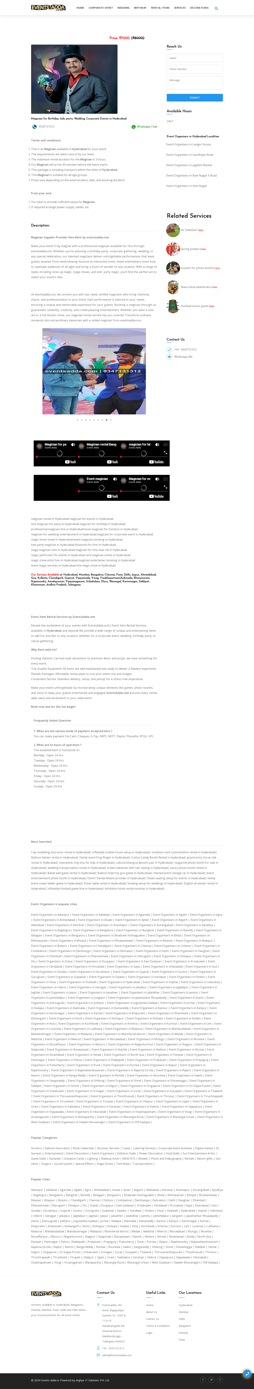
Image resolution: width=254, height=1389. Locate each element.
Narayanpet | (123, 1236)
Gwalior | (123, 1211)
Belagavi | (100, 1195)
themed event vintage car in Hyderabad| (179, 873)
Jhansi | (36, 1221)
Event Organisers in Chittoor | (174, 946)
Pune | (142, 1242)
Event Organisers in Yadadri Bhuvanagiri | (80, 1122)
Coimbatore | (125, 1200)
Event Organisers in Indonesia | (201, 982)
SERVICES (180, 7)
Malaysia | (97, 1231)
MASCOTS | (130, 1158)
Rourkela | (115, 1247)
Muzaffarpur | (41, 1236)
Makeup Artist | (111, 1158)
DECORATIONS (199, 7)
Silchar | (213, 1247)
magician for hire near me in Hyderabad (101, 550)
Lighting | (94, 1158)
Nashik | (139, 1236)
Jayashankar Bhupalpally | (203, 1216)
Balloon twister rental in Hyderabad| (55, 857)
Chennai (183, 1332)
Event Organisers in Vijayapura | (183, 1106)
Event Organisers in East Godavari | (141, 961)
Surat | (120, 1252)
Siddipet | (201, 1247)
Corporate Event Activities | (177, 1148)
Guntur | (79, 1211)
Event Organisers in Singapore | (141, 1086)
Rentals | (191, 1158)
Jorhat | (105, 1221)
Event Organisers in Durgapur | (97, 961)
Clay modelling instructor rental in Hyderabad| (61, 852)
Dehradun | (160, 1200)
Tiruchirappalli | (42, 1257)
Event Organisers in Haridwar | (148, 977)
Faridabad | (162, 1205)
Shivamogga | (185, 1247)
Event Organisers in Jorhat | (179, 1003)
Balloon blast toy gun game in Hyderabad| (125, 873)
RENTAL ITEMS (160, 7)
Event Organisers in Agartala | (132, 915)
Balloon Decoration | (59, 1148)
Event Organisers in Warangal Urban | (172, 1117)
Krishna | (164, 1226)
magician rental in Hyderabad (50, 519)
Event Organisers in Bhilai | (166, 935)
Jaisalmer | (118, 1216)
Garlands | (56, 1158)
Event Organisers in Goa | (202, 966)
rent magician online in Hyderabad (108, 555)
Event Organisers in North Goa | (125, 1055)
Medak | (137, 1231)
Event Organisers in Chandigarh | (92, 946)
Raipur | (165, 1242)
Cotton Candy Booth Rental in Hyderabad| (159, 857)
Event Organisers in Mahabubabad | (169, 1029)
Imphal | (204, 1211)
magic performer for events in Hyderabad (58, 555)
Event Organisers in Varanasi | (103, 1106)
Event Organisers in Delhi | (154, 951)
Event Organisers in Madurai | (125, 1029)
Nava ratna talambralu (195, 287)
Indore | (39, 1216)
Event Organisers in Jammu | (182, 992)
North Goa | (205, 1236)
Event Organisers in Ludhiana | (84, 1029)
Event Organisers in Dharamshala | (87, 956)
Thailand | (147, 1252)
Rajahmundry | (181, 1242)
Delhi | (173, 1200)
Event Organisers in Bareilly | (176, 930)
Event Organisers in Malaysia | (74, 1034)
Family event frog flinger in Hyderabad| (105, 857)
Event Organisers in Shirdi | (125, 1081)
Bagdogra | (41, 1195)
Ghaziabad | (203, 1205)
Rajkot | (59, 1247)
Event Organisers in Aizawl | (96, 920)
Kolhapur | (99, 1226)
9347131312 (46, 126)
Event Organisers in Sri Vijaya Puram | (188, 1086)
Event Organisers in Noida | (85, 1055)
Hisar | (162, 1211)
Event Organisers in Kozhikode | (79, 1023)
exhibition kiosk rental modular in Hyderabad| (135, 888)
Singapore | (51, 1252)
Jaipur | (105, 1216)
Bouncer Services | (110, 1148)
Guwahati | (109, 1211)
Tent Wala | (124, 1164)
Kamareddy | (147, 1221)
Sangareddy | (143, 1247)
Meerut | (163, 1231)
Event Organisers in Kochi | (67, 1018)
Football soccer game (194, 306)
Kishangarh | (73, 1226)
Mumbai (183, 1312)
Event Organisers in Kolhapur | (106, 1018)
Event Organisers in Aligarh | (171, 920)
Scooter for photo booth (196, 268)
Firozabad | (178, 1205)
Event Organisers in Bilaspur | (195, 940)
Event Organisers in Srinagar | (87, 1091)
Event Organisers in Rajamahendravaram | (79, 1070)
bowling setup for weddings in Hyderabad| (156, 883)
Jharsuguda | (51, 1221)
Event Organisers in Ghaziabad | (164, 966)
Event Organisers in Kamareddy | (110, 1008)
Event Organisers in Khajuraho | (126, 1013)
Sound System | (64, 1164)
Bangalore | (57, 1195)
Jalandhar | (133, 1216)
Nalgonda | (106, 1236)
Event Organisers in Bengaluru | (66, 935)
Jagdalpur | (81, 1216)
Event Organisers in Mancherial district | (121, 1034)
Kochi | (87, 1226)
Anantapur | (184, 1190)
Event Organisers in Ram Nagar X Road (191, 175)
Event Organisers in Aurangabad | (153, 925)
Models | (144, 1158)
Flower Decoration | (152, 1153)
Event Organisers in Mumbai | (187, 1039)
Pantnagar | (52, 1242)
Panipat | (37, 1242)
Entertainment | (55, 1153)
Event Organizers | (104, 1153)
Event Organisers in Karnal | (86, 1013)
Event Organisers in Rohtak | (108, 1075)
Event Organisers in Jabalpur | (129, 987)
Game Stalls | (40, 1158)
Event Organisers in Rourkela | (147, 1075)
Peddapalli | (79, 1242)
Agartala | (67, 1190)
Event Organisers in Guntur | (171, 972)
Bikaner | (37, 1200)
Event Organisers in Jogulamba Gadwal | (133, 1003)
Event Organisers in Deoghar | (192, 951)
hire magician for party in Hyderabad (55, 524)
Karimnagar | (191, 1221)
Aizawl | (117, 1190)
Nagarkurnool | (74, 1236)
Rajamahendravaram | (205, 1242)
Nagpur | (91, 1236)
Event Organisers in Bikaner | (156, 940)
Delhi (182, 1319)
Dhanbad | (200, 1200)
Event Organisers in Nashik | (111, 1049)
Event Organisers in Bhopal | (69, 940)
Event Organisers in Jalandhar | (142, 992)
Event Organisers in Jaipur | (61, 992)
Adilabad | (53, 1190)
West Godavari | (162, 1262)
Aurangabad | (202, 1190)
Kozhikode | (149, 1226)
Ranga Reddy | (86, 1247)
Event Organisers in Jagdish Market (189, 165)
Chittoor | (109, 1200)
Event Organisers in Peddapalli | (106, 1060)
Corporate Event (101, 7)
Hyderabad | (189, 1211)
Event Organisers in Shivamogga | (166, 1081)
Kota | (136, 1226)
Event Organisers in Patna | (66, 1060)
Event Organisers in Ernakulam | (186, 961)
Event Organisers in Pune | (85, 1065)
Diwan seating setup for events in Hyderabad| (177, 878)
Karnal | (205, 1221)
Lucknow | (199, 1226)
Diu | (86, 1205)
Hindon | (151, 1211)
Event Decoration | (79, 1153)
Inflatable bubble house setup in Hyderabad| (122, 852)
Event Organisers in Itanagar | (89, 987)
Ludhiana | (213, 1226)
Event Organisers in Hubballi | (79, 982)
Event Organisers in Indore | (50, 987)
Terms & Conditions (158, 1325)
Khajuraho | (39, 1226)
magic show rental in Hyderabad (52, 539)
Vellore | (153, 1257)
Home (80, 7)
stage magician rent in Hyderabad (53, 550)
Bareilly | (87, 1195)
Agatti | (79, 1190)
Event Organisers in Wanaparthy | (74, 1117)
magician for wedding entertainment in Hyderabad (63, 534)
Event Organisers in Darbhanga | (71, 951)
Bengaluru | (115, 1195)
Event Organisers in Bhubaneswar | (112, 940)
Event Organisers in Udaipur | (136, 1101)
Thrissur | (212, 1252)
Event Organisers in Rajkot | (175, 1070)
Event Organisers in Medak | (167, 1034)
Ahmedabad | (103, 1190)
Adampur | (38, 1190)
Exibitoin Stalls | (128, 1153)
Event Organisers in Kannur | (151, 1008)
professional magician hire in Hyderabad (57, 529)
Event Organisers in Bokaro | (50, 946)
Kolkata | (113, 1226)
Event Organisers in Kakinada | (67, 1008)
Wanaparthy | (94, 1262)
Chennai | (95, 1200)
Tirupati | (76, 1257)
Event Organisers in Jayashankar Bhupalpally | (139, 998)
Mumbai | (207, 1231)
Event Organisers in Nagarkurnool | (132, 1044)
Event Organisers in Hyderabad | (121, 982)
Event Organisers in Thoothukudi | (114, 1096)
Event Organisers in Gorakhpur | (91, 972)
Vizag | (59, 1262)
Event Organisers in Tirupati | (96, 1101)
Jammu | (147, 1216)
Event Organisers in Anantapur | (108, 925)
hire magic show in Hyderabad (95, 565)
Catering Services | (146, 1148)
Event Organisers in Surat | (125, 1091)
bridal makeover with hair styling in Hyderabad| (138, 868)
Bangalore (185, 1325)
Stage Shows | (106, 1164)
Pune (182, 1339)
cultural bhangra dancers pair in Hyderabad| (145, 863)
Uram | (112, 1257)
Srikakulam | (92, 1252)
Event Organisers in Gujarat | (132, 972)
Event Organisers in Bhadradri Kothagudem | (118, 935)
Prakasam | (96, 1242)
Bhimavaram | (177, 1195)
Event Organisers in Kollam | (185, 1018)
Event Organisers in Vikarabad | (88, 1112)
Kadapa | (117, 1221)
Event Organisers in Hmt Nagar (186, 186)
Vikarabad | (201, 1257)
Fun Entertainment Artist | (200, 1153)
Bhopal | (193, 1195)
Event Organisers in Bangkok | (136, 930)
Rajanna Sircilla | (42, 1247)
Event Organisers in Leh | (197, 1023)
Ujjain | (102, 1257)
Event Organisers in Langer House (188, 144)
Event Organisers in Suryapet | (164, 1091)
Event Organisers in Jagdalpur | (170, 987)
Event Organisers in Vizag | (176, 1112)
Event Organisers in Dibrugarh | (132, 956)
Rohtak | (102, 1247)
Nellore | (151, 1236)
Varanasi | (140, 1257)
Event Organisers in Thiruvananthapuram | (62, 1096)
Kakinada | (131, 1221)
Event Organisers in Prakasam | (148, 1060)
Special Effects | (86, 1164)
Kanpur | (175, 1221)
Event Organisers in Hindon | (188, 977)
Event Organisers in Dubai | (57, 961)
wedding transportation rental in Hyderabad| (77, 868)
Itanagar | (52, 1216)
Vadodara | (125, 1257)
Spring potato (190, 249)
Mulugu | (194, 1231)
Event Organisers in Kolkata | (146, 1018)
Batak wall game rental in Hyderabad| (72, 873)
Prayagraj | (111, 1242)
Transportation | (143, 1164)
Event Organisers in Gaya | (125, 966)
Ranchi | (70, 1247)
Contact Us (152, 1319)
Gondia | (37, 1211)
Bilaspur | (51, 1200)
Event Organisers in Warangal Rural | (122, 1117)
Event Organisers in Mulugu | (147, 1039)
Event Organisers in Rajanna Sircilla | (131, 1070)
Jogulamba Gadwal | (86, 1221)
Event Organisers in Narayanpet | (69, 1049)
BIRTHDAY (140, 7)
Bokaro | (64, 1200)
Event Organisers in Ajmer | (133, 920)
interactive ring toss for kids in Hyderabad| (87, 863)
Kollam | (126, 1226)
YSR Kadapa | (211, 1262)
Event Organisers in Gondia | (50, 972)
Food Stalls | (174, 1153)
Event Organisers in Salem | (186, 1075)
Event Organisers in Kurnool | (160, 1023)
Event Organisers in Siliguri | (101, 1086)
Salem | (128, 1247)
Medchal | (150, 1231)
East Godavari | (126, 1205)
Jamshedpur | (162, 1216)
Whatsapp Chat (146, 126)
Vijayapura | (167, 1257)
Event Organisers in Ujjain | (174, 1101)
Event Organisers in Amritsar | (67, 925)
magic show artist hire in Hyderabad (54, 560)
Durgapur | (108, 1205)
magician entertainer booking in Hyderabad (106, 560)
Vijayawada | (184, 1257)
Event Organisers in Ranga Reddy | (66, 1075)
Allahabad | (154, 1190)
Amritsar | (169, 1190)
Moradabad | (179, 1231)
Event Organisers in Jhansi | (188, 998)
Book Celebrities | (85, 1148)
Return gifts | (206, 1158)
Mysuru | (57, 1236)
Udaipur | (90, 1257)
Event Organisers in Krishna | (120, 1023)
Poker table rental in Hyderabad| (106, 883)
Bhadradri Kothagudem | (140, 1195)
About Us (151, 1312)
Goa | (215, 1205)
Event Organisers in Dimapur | (174, 956)
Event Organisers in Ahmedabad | (55, 920)
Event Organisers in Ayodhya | (195, 925)
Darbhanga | (143, 1200)
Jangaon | (179, 1216)
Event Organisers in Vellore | (143, 1106)
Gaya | (190, 1205)
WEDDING (123, 7)
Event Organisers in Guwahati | (68, 977)
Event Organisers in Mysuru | (88, 1044)
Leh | (188, 1226)
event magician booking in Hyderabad (98, 539)
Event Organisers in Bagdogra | (52, 930)
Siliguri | (37, 1252)
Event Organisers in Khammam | (169, 1013)
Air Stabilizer (189, 230)
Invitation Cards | (75, 1158)
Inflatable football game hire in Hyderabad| (76, 888)
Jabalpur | (66, 1216)
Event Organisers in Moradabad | (106, 1039)
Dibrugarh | (59, 1205)
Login (149, 1332)
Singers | (47, 1164)
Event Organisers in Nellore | (149, 1049)
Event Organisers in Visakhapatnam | (133, 1112)
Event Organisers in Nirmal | (188, 1049)
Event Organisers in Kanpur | (190, 1008)
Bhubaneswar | (209, 1195)
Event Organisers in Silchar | (63, 1086)
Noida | (192, 1236)
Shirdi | (171, 1247)
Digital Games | (205, 1148)
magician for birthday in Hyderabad (102, 524)
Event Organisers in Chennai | (134, 946)
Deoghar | (185, 1200)
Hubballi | (174, 1211)
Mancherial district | (118, 1231)
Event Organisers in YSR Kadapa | (130, 1122)
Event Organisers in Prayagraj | (190, 1060)
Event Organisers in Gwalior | (108, 977)
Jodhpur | (66, 1221)
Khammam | (56, 1226)
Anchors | (38, 1148)
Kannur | (162, 1221)
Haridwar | (137, 1211)
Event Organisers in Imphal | (162, 982)
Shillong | (159, 1247)
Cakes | (128, 1148)
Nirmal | (163, 1236)
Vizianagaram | (74, 1262)
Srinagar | (108, 1252)
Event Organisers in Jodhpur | (87, 1003)
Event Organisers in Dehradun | (114, 951)
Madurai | (38, 1231)
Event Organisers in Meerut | (64, 1039)
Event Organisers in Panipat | (166, 1055)
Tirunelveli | (61, 1257)
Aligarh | (140, 1190)
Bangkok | (73, 1195)
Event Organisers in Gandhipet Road (189, 155)
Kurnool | (177, 1226)
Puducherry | (128, 1242)
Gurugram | (93, 1211)
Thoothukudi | (195, 1252)
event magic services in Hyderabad (53, 565)
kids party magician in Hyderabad (52, 545)
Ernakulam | (145, 1205)
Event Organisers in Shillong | (87, 1081)
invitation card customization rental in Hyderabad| (184, 852)
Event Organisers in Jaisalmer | (100, 992)
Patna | (66, 1242)
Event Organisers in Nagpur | (175, 1044)
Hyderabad (185, 1305)
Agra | (89, 1190)
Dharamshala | (41, 1205)
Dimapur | (75, 1205)
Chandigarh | (80, 1200)
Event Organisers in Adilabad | (92, 915)
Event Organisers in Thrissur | (157, 1096)
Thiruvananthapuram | (169, 1252)
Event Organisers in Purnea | (122, 1065)
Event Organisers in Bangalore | (94, 930)
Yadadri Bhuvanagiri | (188, 1262)
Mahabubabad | (56, 1231)
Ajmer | (128, 1190)
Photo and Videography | (168, 1158)
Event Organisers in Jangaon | (88, 998)
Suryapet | (132, 1252)
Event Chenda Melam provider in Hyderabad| (117, 878)
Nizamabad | (178, 1236)
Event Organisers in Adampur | (51, 915)
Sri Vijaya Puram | (71, 1252)
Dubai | (95, 1205)
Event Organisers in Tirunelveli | (54, 1101)
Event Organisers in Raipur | (161, 1065)
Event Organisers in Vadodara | (62, 1106)
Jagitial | (94, 1216)
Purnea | (153, 1242)
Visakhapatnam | (42, 1262)
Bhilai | (162, 1195)
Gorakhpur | (51, 1211)
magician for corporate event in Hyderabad (125, 534)
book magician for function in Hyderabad (111, 529)
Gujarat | (66, 1211)
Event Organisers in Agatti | (171, 915)
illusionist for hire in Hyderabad (95, 545)
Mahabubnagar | (78, 1231)
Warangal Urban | (139, 1262)
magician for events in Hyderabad (91, 519)
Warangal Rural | (115, 1262)
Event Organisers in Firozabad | (86, 966)
